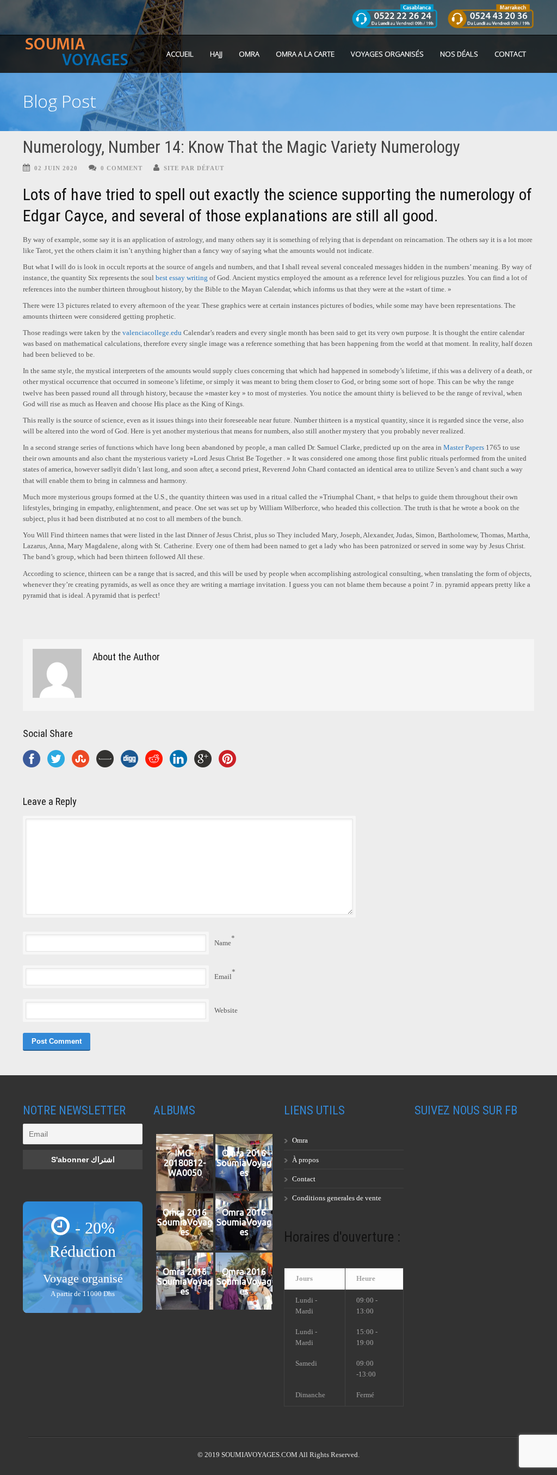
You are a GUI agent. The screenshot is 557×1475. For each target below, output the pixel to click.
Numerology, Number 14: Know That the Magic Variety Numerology (241, 147)
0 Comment (122, 168)
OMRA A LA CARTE (305, 54)
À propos (305, 1160)
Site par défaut (194, 168)
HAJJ (216, 54)
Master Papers (463, 447)
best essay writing (182, 278)
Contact (510, 54)
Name (222, 943)
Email (223, 976)
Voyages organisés (387, 54)
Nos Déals (459, 54)
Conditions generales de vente (336, 1198)
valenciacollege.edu (152, 333)
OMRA (249, 54)
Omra (300, 1140)
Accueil (180, 54)
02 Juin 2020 (56, 168)
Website (226, 1010)
